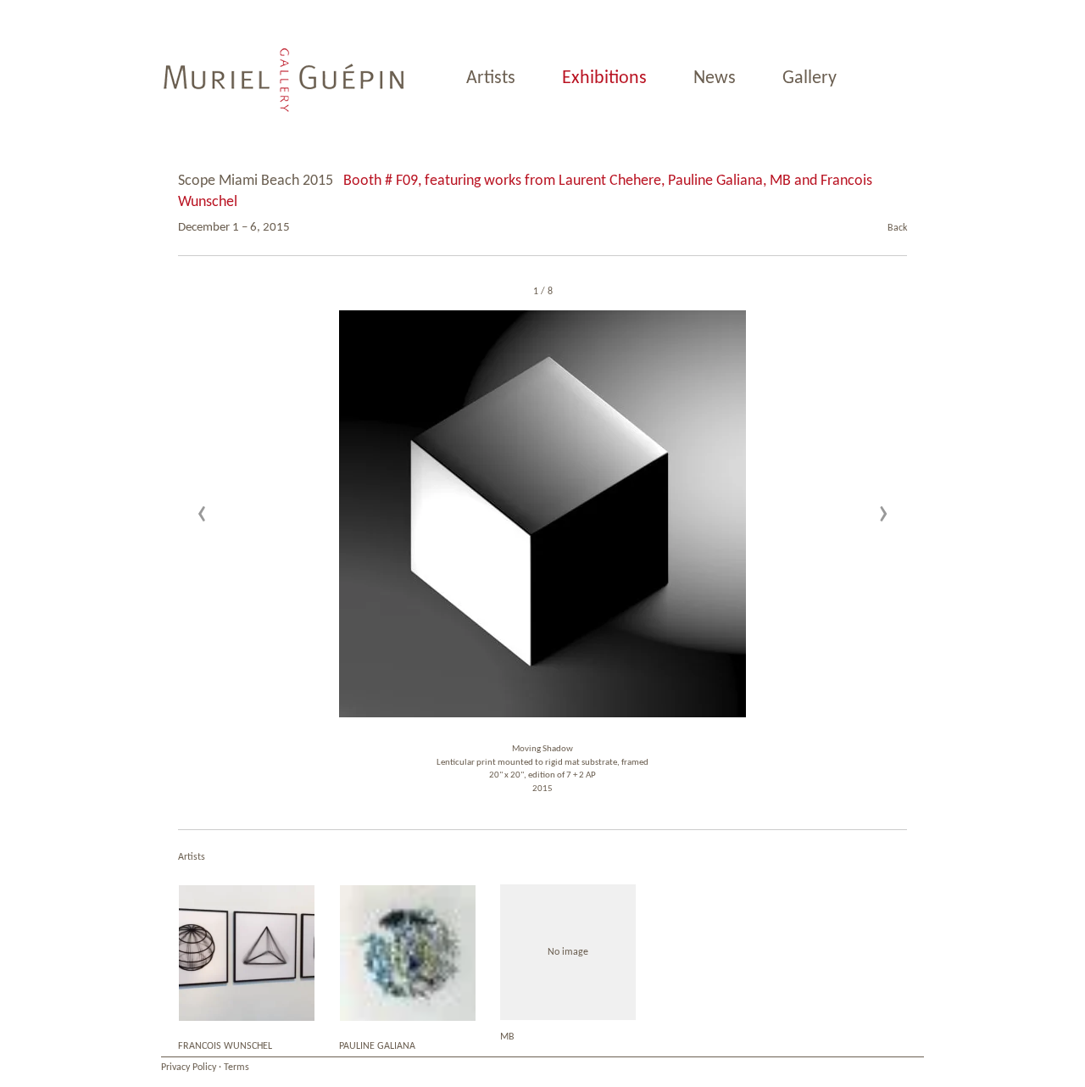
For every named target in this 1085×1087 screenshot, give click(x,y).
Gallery (809, 78)
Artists (490, 78)
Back (897, 228)
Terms (236, 1067)
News (714, 78)
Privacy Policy (188, 1067)
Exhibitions (604, 78)
